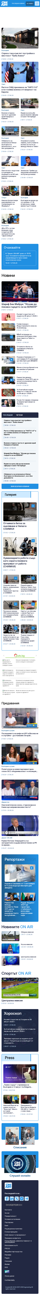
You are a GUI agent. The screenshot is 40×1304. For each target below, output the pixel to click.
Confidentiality (10, 1280)
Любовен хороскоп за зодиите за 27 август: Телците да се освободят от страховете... (18, 1041)
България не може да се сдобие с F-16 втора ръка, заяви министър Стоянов (29, 203)
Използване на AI (11, 1245)
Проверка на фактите (13, 1238)
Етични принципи (11, 1231)
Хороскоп (12, 1013)
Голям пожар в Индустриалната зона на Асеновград (27, 326)
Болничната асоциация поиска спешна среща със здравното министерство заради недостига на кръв (26, 683)
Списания (20, 1147)
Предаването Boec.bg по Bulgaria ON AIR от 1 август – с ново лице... (28, 1108)
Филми (7, 1264)
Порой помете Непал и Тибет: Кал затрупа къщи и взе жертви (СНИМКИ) (28, 588)
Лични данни (9, 1276)
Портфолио (9, 1222)
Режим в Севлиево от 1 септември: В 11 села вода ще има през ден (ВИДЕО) (27, 359)
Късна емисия (26, 944)
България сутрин (8, 730)
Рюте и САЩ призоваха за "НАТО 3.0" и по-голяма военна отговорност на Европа (20, 89)
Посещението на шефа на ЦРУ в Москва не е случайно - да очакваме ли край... (20, 734)
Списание (8, 1261)
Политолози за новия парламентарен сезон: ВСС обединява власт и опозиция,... (20, 770)
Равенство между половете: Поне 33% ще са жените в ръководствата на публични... (27, 380)
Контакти (8, 1209)
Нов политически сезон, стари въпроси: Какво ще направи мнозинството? (19, 806)
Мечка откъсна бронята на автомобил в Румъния (27, 368)
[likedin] (12, 1198)
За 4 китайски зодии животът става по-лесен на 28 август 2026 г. (27, 391)
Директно (5, 802)
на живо (30, 3)
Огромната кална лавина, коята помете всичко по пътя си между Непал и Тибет (29, 143)
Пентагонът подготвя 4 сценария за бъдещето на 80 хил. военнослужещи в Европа (10, 174)
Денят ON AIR (7, 838)
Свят (3, 84)
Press (9, 1057)
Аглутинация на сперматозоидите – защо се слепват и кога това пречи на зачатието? (26, 671)
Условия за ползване (12, 1219)
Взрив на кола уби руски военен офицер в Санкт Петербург (29, 115)
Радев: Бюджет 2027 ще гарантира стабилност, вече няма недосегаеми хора (27, 909)
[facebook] (7, 1198)
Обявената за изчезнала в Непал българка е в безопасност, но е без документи (9, 144)
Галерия (10, 494)
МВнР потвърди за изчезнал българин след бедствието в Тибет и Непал (27, 337)
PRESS (7, 1248)
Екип (6, 1225)
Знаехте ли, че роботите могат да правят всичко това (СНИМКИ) (11, 638)
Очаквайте (12, 247)
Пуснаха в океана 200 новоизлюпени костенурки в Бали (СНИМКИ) (11, 614)
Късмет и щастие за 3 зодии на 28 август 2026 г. (27, 315)
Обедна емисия (27, 932)
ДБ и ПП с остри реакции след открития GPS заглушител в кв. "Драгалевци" (8, 232)
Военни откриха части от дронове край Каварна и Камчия (9, 116)
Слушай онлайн (20, 1175)
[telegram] (26, 1198)
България (5, 50)
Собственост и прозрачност (15, 1235)
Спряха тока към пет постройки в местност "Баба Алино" (18, 54)
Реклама (8, 1254)
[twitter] (17, 1198)
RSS (6, 1267)
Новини (8, 275)
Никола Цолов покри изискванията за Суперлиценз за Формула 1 (10, 203)
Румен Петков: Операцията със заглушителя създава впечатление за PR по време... (19, 843)
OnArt (7, 1271)
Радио (7, 1258)
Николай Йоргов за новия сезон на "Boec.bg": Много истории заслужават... (10, 1109)
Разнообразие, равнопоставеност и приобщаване (18, 1241)
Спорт (4, 198)
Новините (17, 927)
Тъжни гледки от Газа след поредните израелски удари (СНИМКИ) (27, 639)
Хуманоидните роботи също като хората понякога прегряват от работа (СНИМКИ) (19, 562)
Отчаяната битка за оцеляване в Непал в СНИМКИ (25, 348)
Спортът (16, 973)
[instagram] (22, 1198)
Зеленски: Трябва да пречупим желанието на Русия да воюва (29, 172)
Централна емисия (28, 957)
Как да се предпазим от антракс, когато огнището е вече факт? (25, 660)
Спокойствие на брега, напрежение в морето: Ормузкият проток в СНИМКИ (11, 589)
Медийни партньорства (13, 1251)
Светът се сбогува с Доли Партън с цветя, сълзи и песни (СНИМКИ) (28, 614)
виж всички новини (20, 486)
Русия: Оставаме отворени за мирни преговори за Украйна (27, 402)
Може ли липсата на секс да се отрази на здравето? (25, 691)
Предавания (10, 703)
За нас (7, 1213)
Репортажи (14, 859)
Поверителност (11, 1216)
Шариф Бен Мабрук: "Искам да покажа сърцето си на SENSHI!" (19, 305)
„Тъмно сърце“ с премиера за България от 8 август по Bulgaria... (17, 1086)
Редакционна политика (13, 1228)
